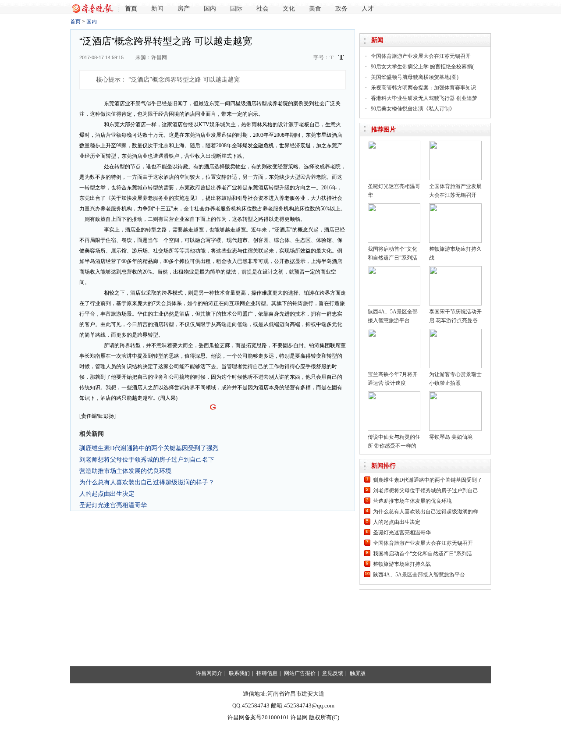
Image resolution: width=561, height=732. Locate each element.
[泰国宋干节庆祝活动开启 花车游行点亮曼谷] (455, 269)
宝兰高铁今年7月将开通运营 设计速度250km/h (393, 383)
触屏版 (358, 673)
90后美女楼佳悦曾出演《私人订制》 (413, 109)
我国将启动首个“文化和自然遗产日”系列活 (422, 554)
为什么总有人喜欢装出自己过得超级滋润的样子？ (146, 482)
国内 (210, 8)
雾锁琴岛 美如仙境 (450, 437)
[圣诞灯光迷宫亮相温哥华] (394, 144)
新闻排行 (383, 465)
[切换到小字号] (332, 58)
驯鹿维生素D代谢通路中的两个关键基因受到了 (427, 480)
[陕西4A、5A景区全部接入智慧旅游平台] (394, 269)
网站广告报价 (300, 673)
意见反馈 (332, 673)
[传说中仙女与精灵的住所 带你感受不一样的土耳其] (394, 394)
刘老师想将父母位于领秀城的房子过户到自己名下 (146, 459)
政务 (341, 8)
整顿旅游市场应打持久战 (402, 564)
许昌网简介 (209, 673)
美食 (315, 8)
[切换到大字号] (341, 57)
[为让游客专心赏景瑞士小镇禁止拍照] (455, 332)
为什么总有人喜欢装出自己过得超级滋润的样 (425, 511)
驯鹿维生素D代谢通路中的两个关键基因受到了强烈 (149, 447)
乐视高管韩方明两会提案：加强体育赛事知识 (423, 88)
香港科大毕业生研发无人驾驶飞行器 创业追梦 (424, 98)
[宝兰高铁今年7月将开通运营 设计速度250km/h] (394, 332)
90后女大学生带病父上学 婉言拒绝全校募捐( (422, 67)
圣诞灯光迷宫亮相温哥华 (113, 504)
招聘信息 (266, 673)
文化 (289, 8)
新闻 (157, 8)
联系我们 (239, 673)
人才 (368, 8)
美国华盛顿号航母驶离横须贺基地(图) (414, 77)
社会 (262, 8)
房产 (184, 8)
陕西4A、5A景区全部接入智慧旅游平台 (419, 575)
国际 (236, 8)
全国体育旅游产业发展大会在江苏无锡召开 (421, 56)
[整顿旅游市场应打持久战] (455, 206)
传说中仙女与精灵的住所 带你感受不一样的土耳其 (394, 446)
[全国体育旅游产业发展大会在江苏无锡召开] (455, 144)
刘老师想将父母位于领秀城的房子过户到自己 (425, 490)
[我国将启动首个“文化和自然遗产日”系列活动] (394, 206)
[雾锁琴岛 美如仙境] (455, 394)
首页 (131, 8)
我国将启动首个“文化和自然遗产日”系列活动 (392, 258)
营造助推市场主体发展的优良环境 (125, 470)
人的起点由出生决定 (107, 493)
